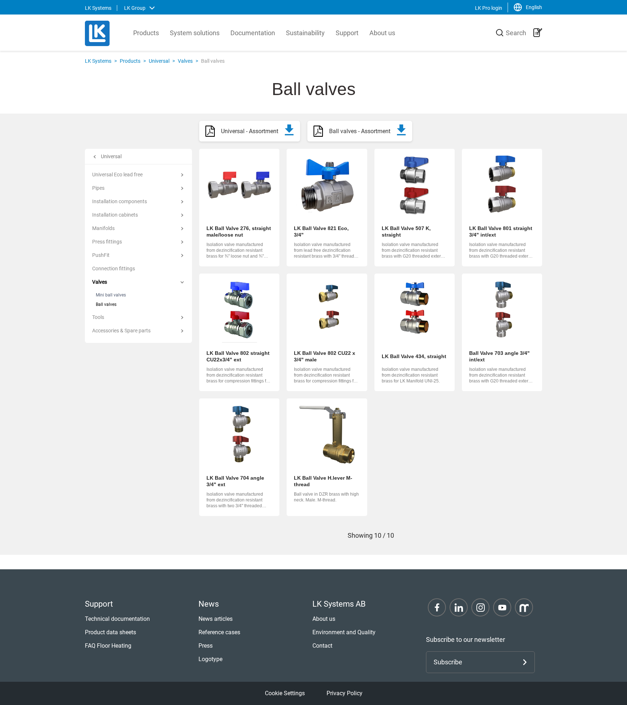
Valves (185, 61)
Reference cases (219, 632)
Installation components (119, 201)
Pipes (98, 188)
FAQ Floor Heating (108, 645)
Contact (322, 645)
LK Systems (98, 61)
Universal (159, 61)
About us (382, 33)
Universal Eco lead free (117, 174)
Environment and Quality (344, 632)
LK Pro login (488, 8)
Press (205, 645)
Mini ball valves (111, 295)
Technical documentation (117, 618)
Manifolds (103, 228)
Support (347, 33)
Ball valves (106, 304)
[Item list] (537, 33)
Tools (98, 317)
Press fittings (107, 242)
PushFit (101, 255)
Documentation (252, 33)
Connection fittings (113, 268)
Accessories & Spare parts (121, 330)
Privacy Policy (344, 693)
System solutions (195, 33)
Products (146, 33)
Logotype (210, 659)
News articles (215, 618)
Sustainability (305, 33)
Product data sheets (110, 632)
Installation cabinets (115, 215)
